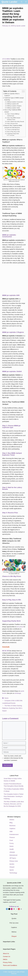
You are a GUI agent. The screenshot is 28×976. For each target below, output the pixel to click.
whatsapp (18, 693)
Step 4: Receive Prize (12, 123)
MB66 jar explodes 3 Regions (14, 105)
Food (11, 840)
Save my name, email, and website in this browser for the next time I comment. (13, 758)
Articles (11, 819)
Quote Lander (9, 1)
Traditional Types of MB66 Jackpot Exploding (14, 99)
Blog (10, 822)
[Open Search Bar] (21, 2)
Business (12, 825)
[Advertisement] (14, 43)
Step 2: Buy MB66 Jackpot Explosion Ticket (13, 118)
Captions (12, 828)
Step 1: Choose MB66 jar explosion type (13, 114)
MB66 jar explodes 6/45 (13, 103)
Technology (13, 873)
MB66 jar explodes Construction (15, 102)
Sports (11, 870)
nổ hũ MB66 (6, 59)
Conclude (12, 135)
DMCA (5, 959)
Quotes (11, 864)
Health (11, 849)
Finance (12, 837)
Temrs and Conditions (10, 965)
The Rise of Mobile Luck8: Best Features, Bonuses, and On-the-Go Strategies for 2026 (14, 804)
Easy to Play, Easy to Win (13, 131)
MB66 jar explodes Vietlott (13, 107)
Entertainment (13, 834)
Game (6, 698)
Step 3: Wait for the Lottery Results (15, 121)
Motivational (13, 855)
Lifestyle (12, 852)
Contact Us (6, 956)
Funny (11, 843)
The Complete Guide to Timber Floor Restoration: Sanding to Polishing (13, 796)
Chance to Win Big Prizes (13, 129)
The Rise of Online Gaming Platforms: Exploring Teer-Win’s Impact (12, 708)
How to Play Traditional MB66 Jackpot (12, 111)
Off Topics (12, 858)
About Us (6, 953)
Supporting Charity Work (13, 133)
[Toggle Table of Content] (22, 91)
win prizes (20, 626)
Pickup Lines (13, 861)
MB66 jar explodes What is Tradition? (11, 94)
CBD (11, 831)
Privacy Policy (7, 962)
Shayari (11, 867)
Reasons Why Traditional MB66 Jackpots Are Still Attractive (13, 126)
